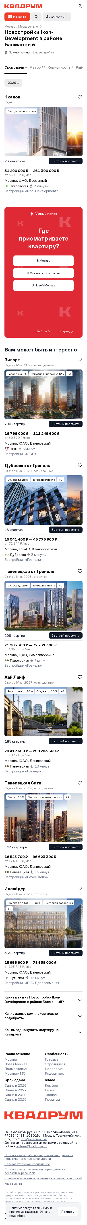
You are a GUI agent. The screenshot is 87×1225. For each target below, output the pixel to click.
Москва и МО (15, 1073)
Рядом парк (54, 1073)
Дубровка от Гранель (27, 465)
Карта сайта (13, 1183)
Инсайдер (15, 888)
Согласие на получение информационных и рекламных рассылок (36, 1171)
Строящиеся (55, 1064)
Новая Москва (15, 1064)
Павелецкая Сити (22, 782)
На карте (19, 16)
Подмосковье (15, 1069)
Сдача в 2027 (15, 1090)
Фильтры (59, 16)
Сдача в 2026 (15, 1085)
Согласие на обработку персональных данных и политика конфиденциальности (38, 1156)
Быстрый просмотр (66, 161)
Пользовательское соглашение (27, 1164)
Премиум (52, 1099)
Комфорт (52, 1085)
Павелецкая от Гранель (29, 571)
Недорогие (54, 1069)
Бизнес (50, 1090)
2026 (13, 82)
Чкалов (12, 96)
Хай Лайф (14, 677)
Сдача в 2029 (15, 1099)
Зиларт (12, 359)
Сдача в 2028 (15, 1095)
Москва (10, 1059)
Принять (67, 1211)
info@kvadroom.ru (34, 1139)
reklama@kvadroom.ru (31, 1146)
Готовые (51, 1059)
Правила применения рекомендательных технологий (43, 1178)
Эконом (51, 1095)
